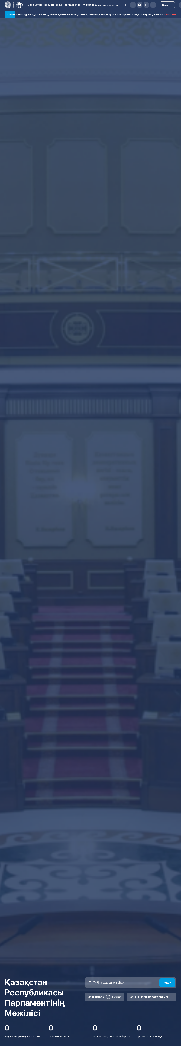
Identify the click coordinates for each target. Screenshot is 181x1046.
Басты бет (10, 14)
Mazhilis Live (170, 14)
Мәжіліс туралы (23, 14)
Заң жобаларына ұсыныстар (148, 14)
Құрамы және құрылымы (44, 14)
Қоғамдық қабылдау (97, 14)
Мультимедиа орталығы (121, 14)
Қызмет (62, 14)
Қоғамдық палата (76, 14)
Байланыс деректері (106, 5)
